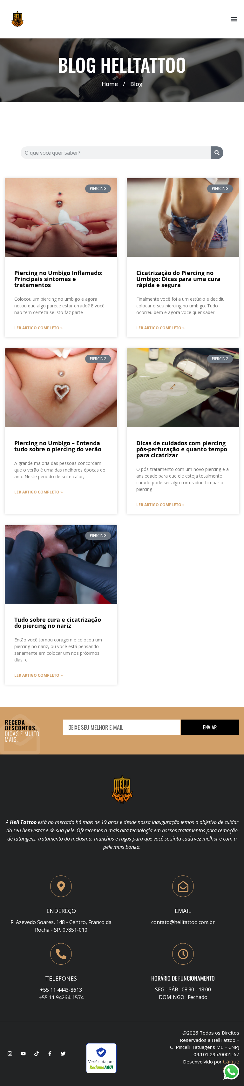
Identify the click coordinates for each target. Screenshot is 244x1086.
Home (110, 84)
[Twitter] (63, 1054)
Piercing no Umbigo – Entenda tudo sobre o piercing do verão (57, 446)
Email (183, 911)
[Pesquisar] (217, 152)
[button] (234, 19)
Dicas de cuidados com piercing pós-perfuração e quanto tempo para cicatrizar (181, 449)
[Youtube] (23, 1054)
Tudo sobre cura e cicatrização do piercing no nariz (57, 622)
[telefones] (61, 954)
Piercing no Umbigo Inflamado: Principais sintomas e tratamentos (58, 279)
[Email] (183, 886)
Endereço (61, 911)
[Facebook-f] (50, 1054)
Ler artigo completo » (38, 328)
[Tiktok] (36, 1054)
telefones (61, 978)
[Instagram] (10, 1054)
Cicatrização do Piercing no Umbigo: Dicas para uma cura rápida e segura (178, 279)
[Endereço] (61, 886)
